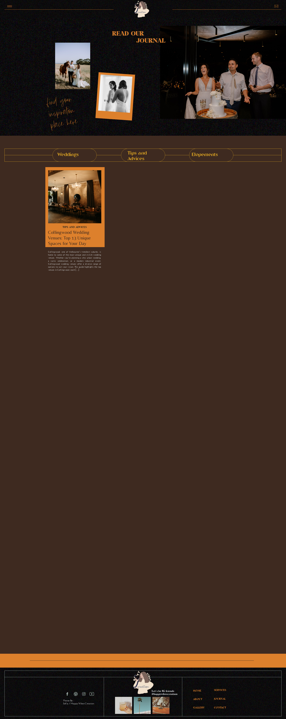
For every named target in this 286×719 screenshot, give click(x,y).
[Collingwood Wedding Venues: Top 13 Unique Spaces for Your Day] (74, 196)
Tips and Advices (75, 227)
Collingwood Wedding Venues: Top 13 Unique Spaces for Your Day (69, 238)
